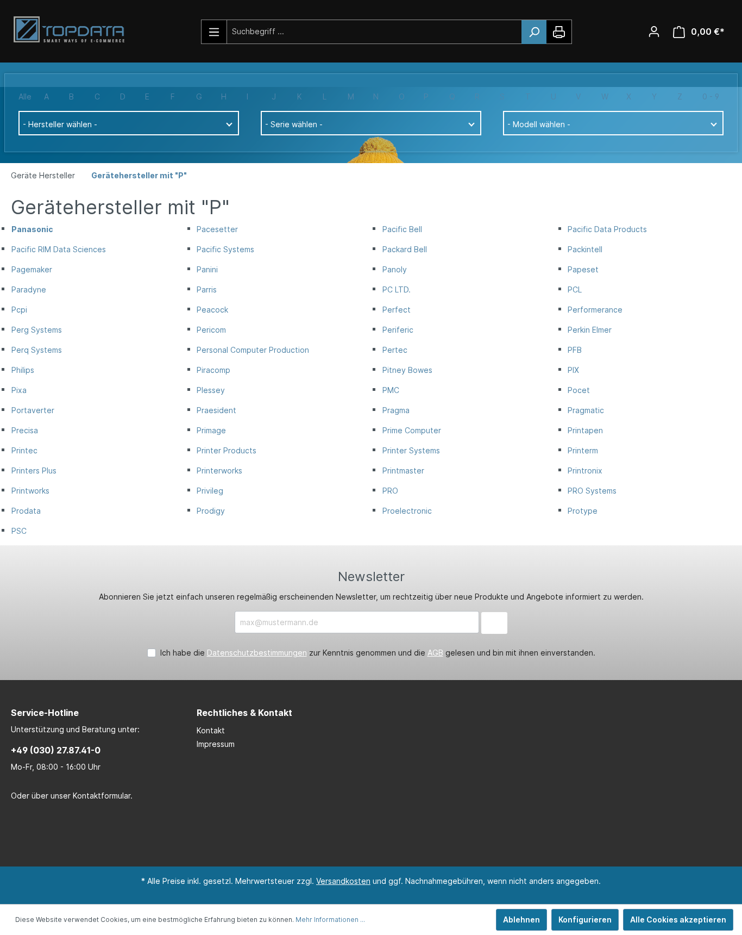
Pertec (394, 349)
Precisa (24, 430)
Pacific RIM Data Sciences (58, 249)
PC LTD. (396, 289)
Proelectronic (407, 510)
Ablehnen (521, 919)
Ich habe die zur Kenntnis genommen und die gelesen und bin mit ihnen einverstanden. (377, 652)
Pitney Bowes (407, 370)
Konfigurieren (585, 919)
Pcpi (19, 309)
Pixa (19, 390)
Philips (22, 370)
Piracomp (213, 370)
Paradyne (28, 289)
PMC (390, 390)
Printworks (30, 490)
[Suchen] (533, 32)
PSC (19, 530)
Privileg (210, 490)
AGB (435, 652)
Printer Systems (411, 450)
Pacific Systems (225, 249)
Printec (24, 450)
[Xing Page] (384, 834)
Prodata (26, 510)
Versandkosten (343, 881)
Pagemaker (31, 269)
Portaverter (32, 410)
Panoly (394, 269)
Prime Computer (411, 430)
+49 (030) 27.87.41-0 (55, 750)
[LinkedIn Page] (352, 834)
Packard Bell (404, 249)
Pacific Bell (402, 229)
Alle (25, 96)
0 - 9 (710, 96)
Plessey (211, 390)
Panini (207, 269)
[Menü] (214, 31)
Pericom (211, 329)
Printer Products (226, 450)
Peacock (212, 309)
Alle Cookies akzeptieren (678, 919)
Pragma (396, 410)
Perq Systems (36, 349)
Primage (211, 430)
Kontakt (211, 730)
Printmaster (403, 470)
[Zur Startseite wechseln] (73, 29)
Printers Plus (33, 470)
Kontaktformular (101, 795)
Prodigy (211, 510)
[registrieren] (654, 31)
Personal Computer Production (253, 349)
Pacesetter (217, 229)
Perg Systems (36, 329)
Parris (207, 289)
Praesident (216, 410)
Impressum (216, 744)
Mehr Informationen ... (330, 919)
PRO (390, 490)
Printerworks (219, 470)
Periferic (397, 329)
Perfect (396, 309)
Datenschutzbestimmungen (257, 652)
